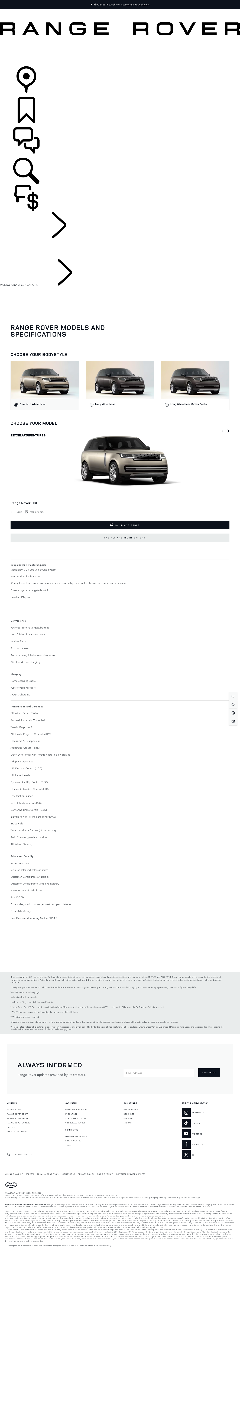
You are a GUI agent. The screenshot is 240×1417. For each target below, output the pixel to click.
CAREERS (29, 1173)
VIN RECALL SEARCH (75, 1122)
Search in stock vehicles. (135, 4)
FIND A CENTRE (73, 1140)
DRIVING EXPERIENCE (76, 1136)
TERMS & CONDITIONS (48, 1173)
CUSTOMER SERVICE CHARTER (130, 1173)
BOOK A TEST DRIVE (17, 1131)
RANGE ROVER (14, 1109)
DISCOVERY (129, 1118)
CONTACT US (68, 1173)
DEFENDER (129, 1113)
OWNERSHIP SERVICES (76, 1109)
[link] (120, 51)
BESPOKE (11, 1127)
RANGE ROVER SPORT (17, 1113)
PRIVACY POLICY (86, 1173)
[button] (120, 10)
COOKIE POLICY (105, 1173)
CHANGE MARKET (14, 1173)
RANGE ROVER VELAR (17, 1118)
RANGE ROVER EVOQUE (18, 1122)
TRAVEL (69, 1145)
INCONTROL (71, 1113)
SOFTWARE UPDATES (75, 1118)
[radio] (45, 385)
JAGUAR (128, 1122)
